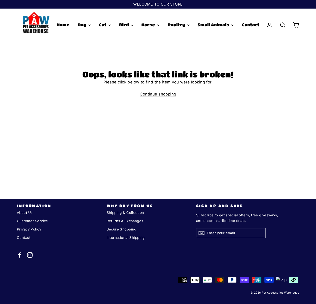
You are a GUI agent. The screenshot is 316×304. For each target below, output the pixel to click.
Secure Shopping (121, 229)
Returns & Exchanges (125, 221)
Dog (82, 24)
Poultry (177, 24)
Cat (103, 24)
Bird (124, 24)
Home (63, 24)
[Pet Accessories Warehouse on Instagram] (30, 255)
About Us (25, 212)
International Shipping (126, 237)
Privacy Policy (29, 229)
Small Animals (214, 24)
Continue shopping (158, 94)
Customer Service (32, 221)
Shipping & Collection (125, 212)
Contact (250, 24)
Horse (148, 24)
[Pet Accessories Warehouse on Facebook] (19, 255)
